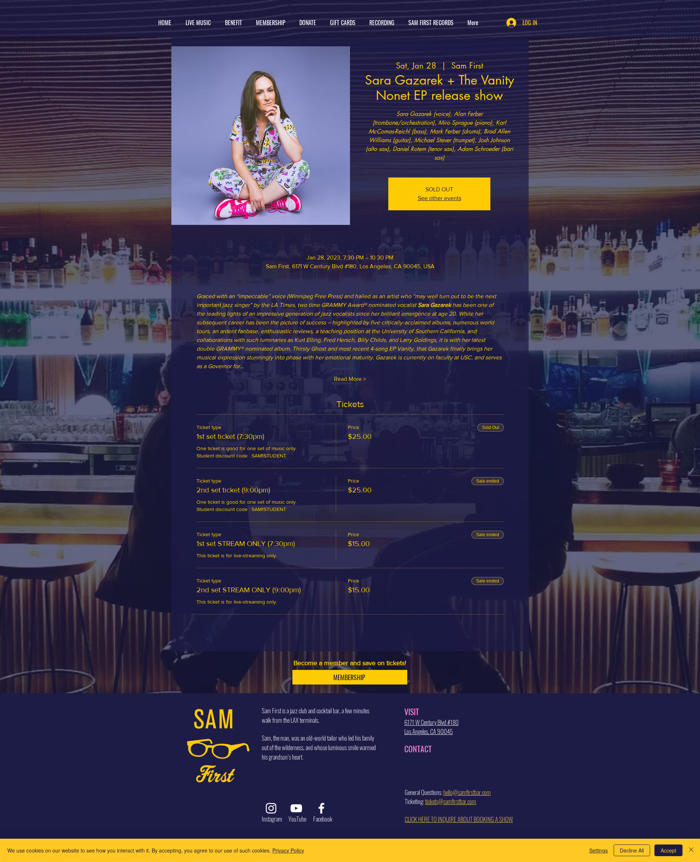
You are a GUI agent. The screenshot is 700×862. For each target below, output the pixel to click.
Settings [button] (598, 850)
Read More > (350, 379)
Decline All (632, 850)
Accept (668, 850)
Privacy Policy (288, 850)
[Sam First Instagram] (271, 808)
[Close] (691, 850)
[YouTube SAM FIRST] (296, 808)
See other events (439, 198)
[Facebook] (321, 808)
